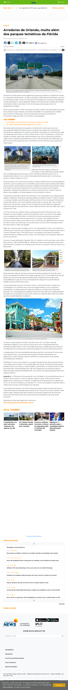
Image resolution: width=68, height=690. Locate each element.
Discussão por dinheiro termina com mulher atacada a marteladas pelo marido (32, 553)
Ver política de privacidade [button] (22, 687)
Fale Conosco (10, 662)
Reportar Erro (11, 667)
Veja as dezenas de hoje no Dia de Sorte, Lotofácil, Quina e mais (27, 582)
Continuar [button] (59, 685)
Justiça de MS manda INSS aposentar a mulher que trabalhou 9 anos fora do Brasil (33, 590)
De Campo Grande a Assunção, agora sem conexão (23, 124)
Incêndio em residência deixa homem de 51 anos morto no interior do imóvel (32, 575)
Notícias (61, 604)
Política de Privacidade (14, 658)
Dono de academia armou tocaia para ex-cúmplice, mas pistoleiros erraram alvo (33, 560)
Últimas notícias (58, 8)
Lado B (6, 25)
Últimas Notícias (10, 540)
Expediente (9, 650)
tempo (61, 261)
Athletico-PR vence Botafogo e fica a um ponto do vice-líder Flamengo (30, 568)
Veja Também (11, 409)
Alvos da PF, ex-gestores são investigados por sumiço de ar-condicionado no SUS (33, 597)
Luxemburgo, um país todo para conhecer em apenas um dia (27, 122)
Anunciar (8, 654)
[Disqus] (34, 456)
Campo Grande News (34, 536)
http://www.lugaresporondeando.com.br (18, 402)
